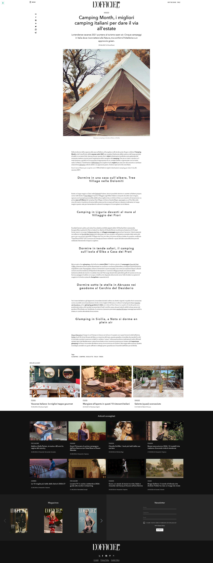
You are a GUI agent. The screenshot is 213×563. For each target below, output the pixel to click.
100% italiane (95, 162)
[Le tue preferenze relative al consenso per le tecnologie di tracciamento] (2, 2)
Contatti (96, 560)
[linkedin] (35, 23)
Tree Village (88, 196)
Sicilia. (73, 337)
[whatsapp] (35, 29)
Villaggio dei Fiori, (94, 232)
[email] (35, 14)
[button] (101, 521)
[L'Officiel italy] (106, 4)
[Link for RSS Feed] (113, 556)
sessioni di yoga (121, 309)
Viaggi (106, 12)
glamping (82, 165)
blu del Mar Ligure (88, 234)
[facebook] (35, 17)
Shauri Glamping (76, 335)
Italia (96, 356)
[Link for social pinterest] (110, 556)
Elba (73, 266)
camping (82, 356)
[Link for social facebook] (102, 556)
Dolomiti (98, 193)
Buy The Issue (172, 2)
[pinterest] (35, 20)
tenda (101, 356)
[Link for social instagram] (106, 556)
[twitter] (35, 26)
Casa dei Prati (134, 264)
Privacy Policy (161, 525)
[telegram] (35, 32)
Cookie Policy (115, 560)
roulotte (89, 356)
